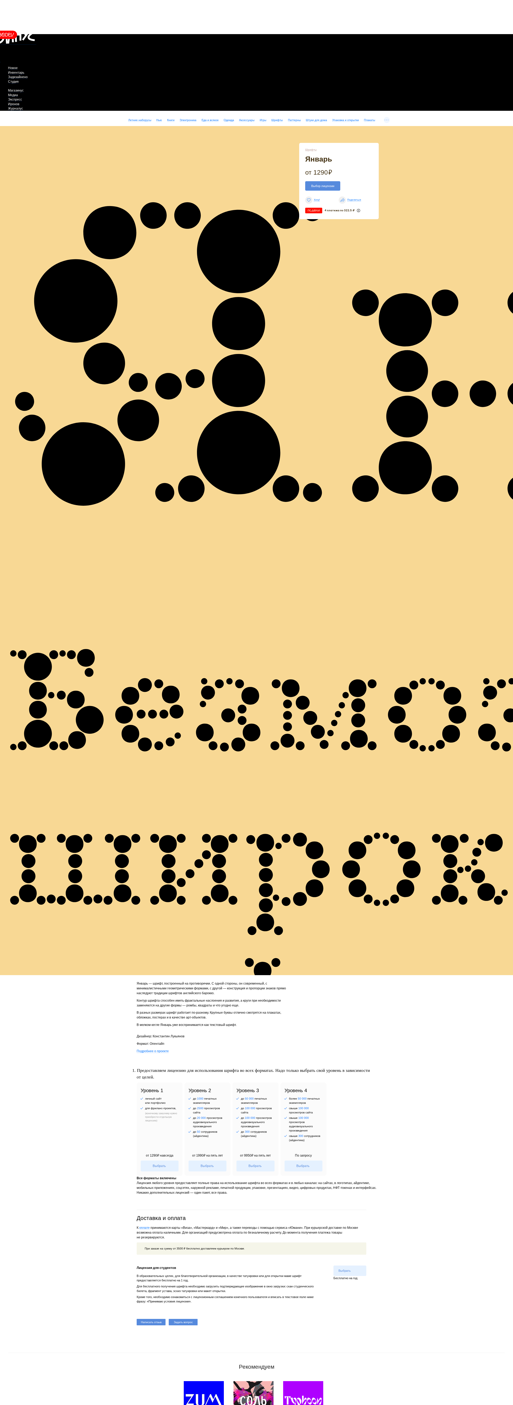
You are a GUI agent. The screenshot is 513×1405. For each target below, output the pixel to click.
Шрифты (277, 120)
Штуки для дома (316, 120)
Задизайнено (18, 77)
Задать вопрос (183, 1322)
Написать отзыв (151, 1322)
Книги (171, 120)
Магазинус (16, 90)
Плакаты (369, 120)
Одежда (229, 120)
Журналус (15, 108)
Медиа (13, 95)
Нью (159, 120)
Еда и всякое (210, 120)
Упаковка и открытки (345, 120)
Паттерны (294, 120)
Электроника (188, 120)
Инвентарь (16, 72)
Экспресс (15, 99)
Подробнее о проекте (153, 1051)
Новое (13, 68)
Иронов (13, 104)
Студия (13, 81)
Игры (263, 120)
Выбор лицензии (322, 186)
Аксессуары (246, 120)
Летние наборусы (139, 120)
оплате (144, 1227)
